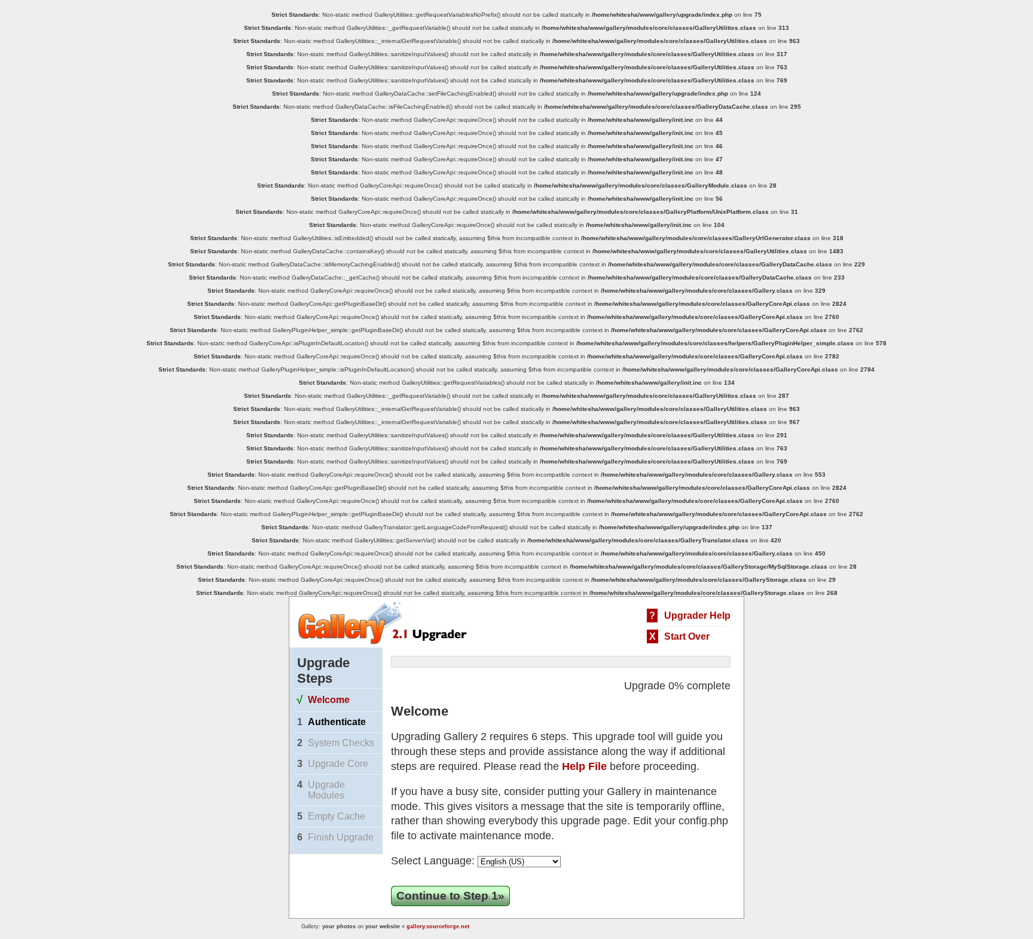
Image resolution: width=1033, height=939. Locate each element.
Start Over (687, 636)
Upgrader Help (697, 615)
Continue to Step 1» (450, 895)
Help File (584, 766)
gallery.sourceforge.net (438, 926)
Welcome (329, 700)
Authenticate (337, 722)
